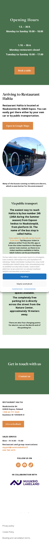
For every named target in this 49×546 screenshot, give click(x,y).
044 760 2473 (8, 450)
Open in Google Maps (17, 125)
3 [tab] (28, 512)
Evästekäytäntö (17, 289)
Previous (32, 511)
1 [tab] (20, 512)
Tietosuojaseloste (30, 289)
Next (40, 511)
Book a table (24, 70)
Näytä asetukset (24, 283)
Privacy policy (8, 525)
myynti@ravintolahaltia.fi (15, 447)
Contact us (24, 376)
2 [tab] (24, 512)
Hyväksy (24, 276)
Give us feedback (13, 424)
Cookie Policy (8, 532)
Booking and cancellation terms (16, 538)
